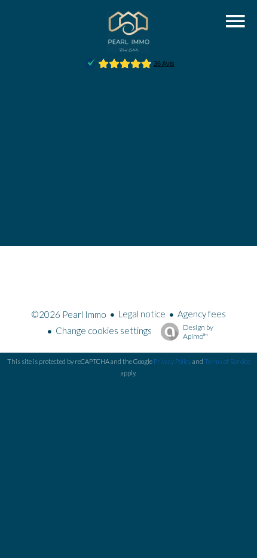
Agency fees (202, 313)
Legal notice (142, 313)
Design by (198, 332)
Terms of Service (227, 361)
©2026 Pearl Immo (68, 314)
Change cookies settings (104, 330)
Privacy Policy (172, 361)
